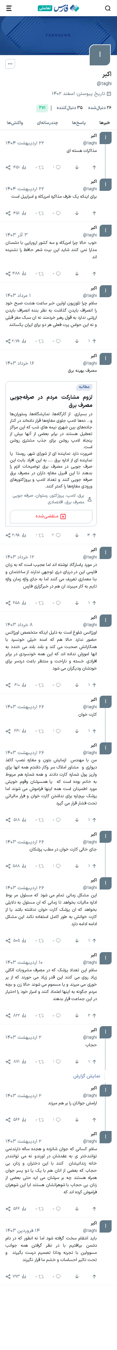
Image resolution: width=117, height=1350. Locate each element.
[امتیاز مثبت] (93, 167)
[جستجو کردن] (108, 8)
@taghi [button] (90, 143)
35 (70, 108)
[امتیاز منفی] (76, 167)
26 (100, 108)
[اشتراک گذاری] (8, 167)
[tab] (105, 123)
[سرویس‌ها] (9, 8)
